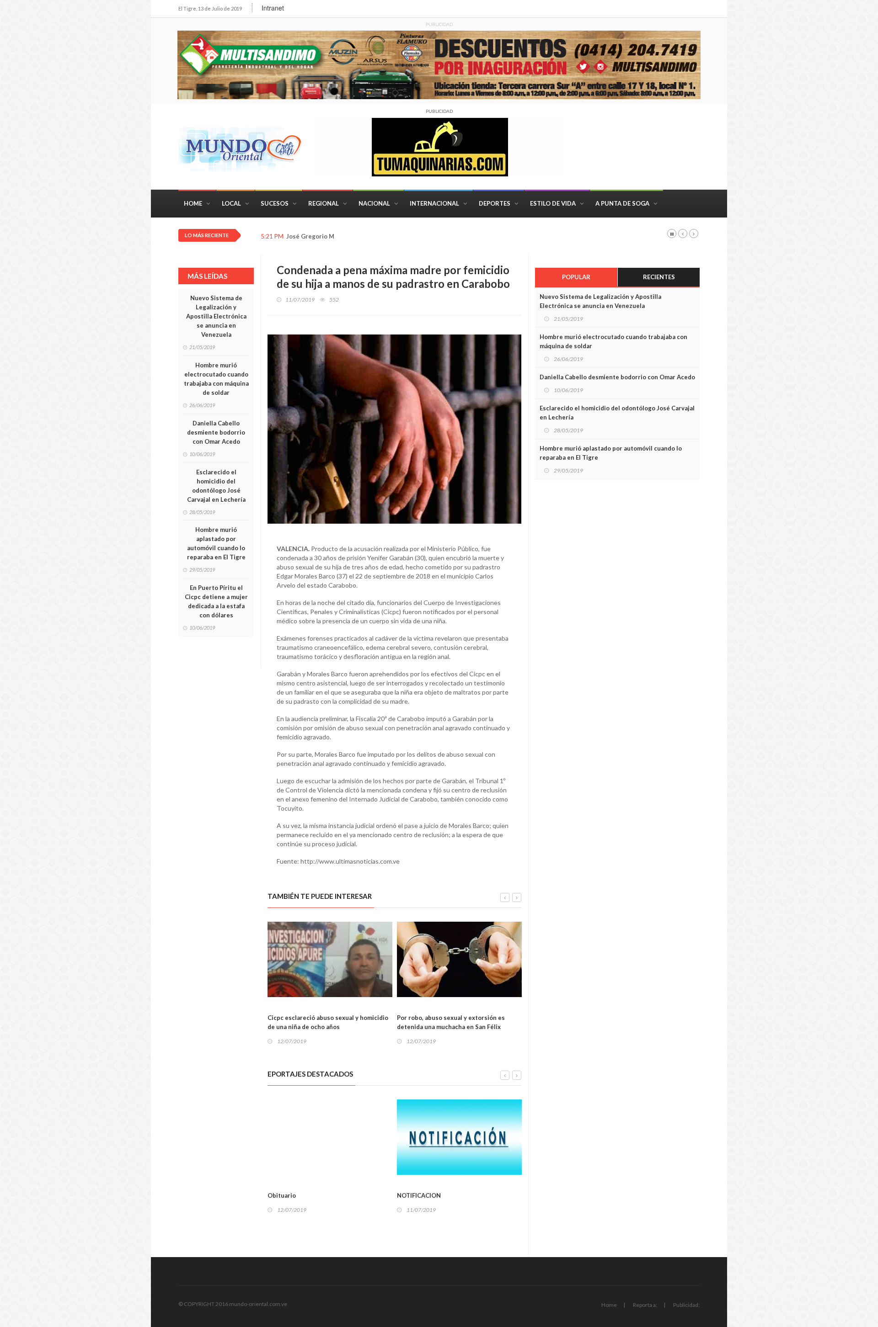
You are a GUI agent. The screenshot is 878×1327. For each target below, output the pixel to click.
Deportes (494, 203)
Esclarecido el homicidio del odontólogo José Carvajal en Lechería (216, 485)
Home (193, 203)
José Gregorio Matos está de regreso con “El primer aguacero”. (376, 236)
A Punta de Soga (622, 203)
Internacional (434, 203)
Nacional (374, 203)
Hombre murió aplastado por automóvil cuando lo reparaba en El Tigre (216, 543)
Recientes (659, 277)
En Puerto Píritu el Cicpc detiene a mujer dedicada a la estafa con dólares (216, 601)
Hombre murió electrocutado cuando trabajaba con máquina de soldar (216, 378)
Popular (576, 277)
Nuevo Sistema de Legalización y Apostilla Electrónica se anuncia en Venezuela (216, 316)
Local (231, 203)
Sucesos (275, 203)
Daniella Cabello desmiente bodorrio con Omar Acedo (216, 432)
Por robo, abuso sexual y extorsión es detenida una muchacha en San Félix (381, 1022)
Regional (323, 203)
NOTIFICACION (349, 1195)
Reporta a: (645, 1304)
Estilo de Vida (553, 203)
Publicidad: (686, 1304)
